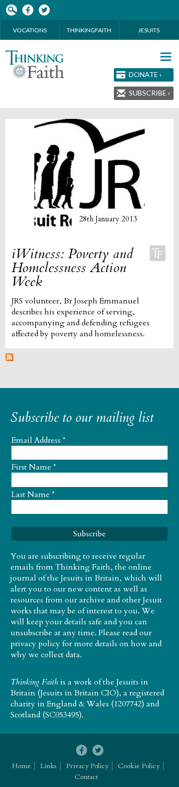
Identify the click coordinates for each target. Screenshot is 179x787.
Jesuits (149, 30)
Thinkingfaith (89, 30)
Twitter (44, 10)
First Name (33, 467)
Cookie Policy (139, 766)
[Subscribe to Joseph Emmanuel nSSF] (9, 358)
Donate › (145, 74)
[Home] (34, 64)
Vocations (30, 30)
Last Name (33, 494)
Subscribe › (149, 93)
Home (21, 766)
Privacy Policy (87, 766)
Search (11, 10)
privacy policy (35, 643)
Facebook (27, 10)
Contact (86, 777)
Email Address (38, 440)
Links (48, 766)
